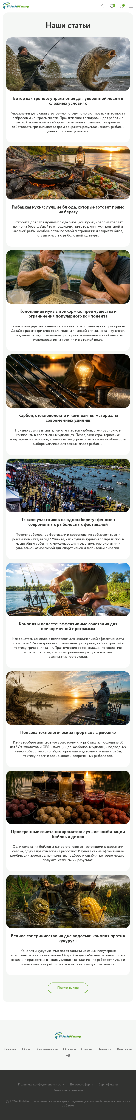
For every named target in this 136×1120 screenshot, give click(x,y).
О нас (26, 1049)
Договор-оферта (81, 1084)
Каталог (10, 1049)
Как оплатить (47, 1049)
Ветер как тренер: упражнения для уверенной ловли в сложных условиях (68, 101)
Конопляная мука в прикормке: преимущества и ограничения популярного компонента (68, 314)
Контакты (124, 1049)
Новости (104, 1049)
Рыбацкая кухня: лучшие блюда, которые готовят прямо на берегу (68, 209)
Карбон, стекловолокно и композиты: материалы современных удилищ (68, 418)
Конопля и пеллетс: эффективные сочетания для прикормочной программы (68, 626)
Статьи (86, 1049)
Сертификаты (108, 1084)
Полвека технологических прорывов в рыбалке (68, 732)
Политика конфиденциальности (41, 1084)
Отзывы (69, 1049)
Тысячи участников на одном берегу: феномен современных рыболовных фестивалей (68, 522)
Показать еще (68, 988)
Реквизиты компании (68, 1090)
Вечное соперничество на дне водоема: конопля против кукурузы (68, 938)
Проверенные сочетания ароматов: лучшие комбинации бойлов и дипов (68, 834)
